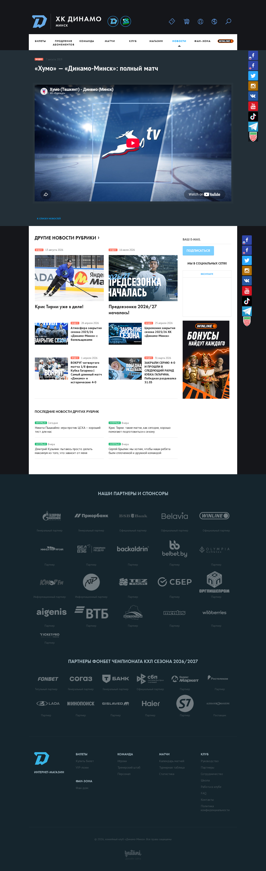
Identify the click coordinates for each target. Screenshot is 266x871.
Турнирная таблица (172, 767)
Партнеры (207, 767)
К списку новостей (49, 218)
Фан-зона (202, 41)
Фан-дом (82, 788)
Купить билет (85, 761)
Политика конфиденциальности (215, 808)
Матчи (110, 41)
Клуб (133, 41)
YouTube (253, 106)
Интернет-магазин (49, 772)
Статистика (166, 774)
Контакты (207, 800)
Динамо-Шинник (112, 21)
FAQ (203, 793)
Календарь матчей (171, 761)
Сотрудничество (212, 774)
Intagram (253, 86)
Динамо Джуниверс (125, 21)
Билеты (40, 41)
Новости (179, 41)
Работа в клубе (211, 787)
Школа (205, 780)
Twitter (253, 76)
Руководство (210, 761)
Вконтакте (253, 96)
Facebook (253, 55)
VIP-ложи (82, 767)
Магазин (156, 41)
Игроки (122, 761)
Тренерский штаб (128, 767)
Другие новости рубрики (65, 238)
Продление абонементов (63, 42)
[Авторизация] (200, 21)
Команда (86, 41)
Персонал (123, 774)
